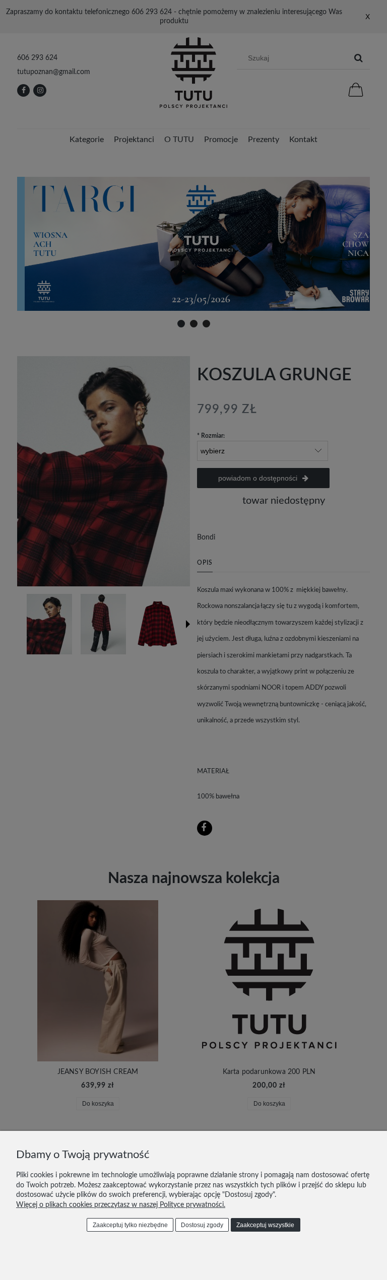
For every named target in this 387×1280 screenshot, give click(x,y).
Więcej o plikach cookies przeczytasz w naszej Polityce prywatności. (120, 1204)
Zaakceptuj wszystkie (265, 1225)
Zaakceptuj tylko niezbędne (130, 1225)
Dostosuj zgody (202, 1225)
